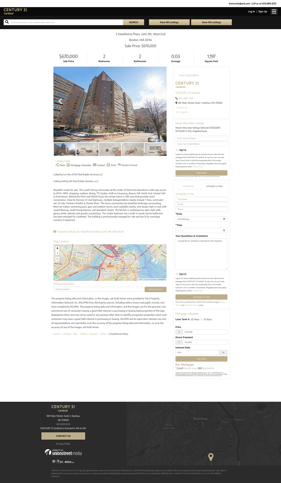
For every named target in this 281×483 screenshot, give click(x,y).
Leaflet (140, 279)
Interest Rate (182, 347)
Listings (66, 333)
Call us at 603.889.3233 (264, 3)
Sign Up (262, 11)
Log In (251, 11)
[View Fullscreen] (57, 259)
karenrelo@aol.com (239, 3)
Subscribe (201, 172)
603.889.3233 (63, 424)
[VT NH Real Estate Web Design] (63, 451)
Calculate (201, 358)
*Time (178, 225)
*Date (178, 213)
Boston (93, 333)
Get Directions (155, 289)
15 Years (207, 319)
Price (178, 327)
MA (75, 333)
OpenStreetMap (151, 279)
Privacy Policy (198, 166)
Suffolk (83, 333)
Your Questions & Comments (191, 235)
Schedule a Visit (214, 186)
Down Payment (184, 337)
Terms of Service (191, 305)
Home (56, 333)
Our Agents (182, 112)
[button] (133, 22)
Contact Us (181, 107)
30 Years (194, 319)
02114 (103, 333)
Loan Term (181, 319)
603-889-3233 (185, 98)
